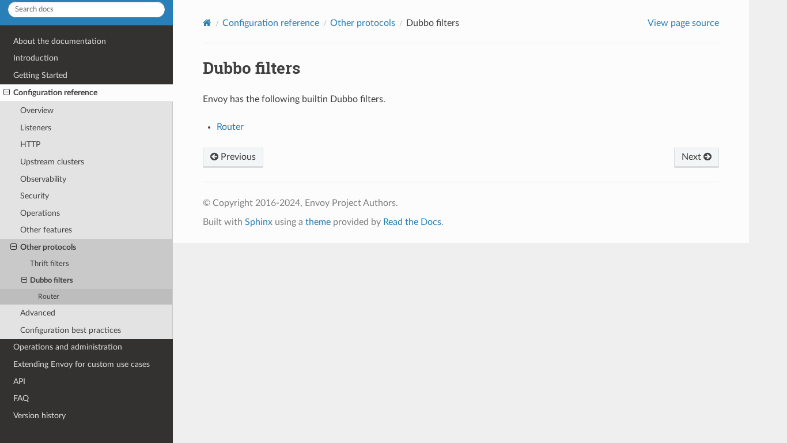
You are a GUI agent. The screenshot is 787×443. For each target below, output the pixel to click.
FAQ (21, 398)
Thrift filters (49, 264)
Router (48, 297)
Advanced (37, 313)
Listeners (35, 127)
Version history (39, 415)
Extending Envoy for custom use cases (81, 364)
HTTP (30, 144)
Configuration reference (55, 92)
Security (34, 196)
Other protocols (48, 247)
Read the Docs (412, 222)
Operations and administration (67, 347)
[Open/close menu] (6, 93)
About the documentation (59, 41)
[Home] (207, 23)
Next (692, 157)
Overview (37, 110)
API (19, 381)
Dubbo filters (51, 280)
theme (318, 222)
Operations (40, 213)
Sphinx (259, 222)
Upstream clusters (52, 161)
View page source (683, 23)
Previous (237, 157)
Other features (46, 230)
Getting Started (40, 75)
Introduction (35, 58)
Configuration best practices (70, 330)
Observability (43, 179)
